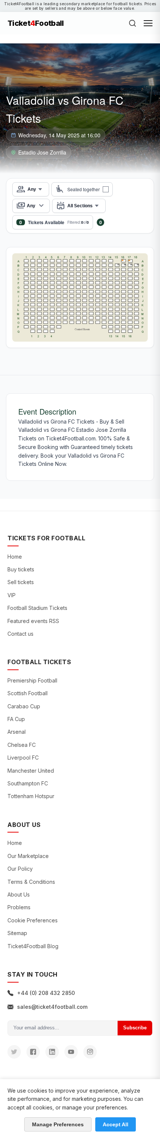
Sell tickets (20, 582)
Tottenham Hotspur (30, 796)
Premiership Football (32, 680)
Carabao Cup (23, 706)
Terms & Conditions (31, 882)
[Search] (132, 23)
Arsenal (16, 732)
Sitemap (17, 933)
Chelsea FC (21, 745)
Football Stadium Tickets (37, 608)
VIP (11, 595)
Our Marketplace (28, 856)
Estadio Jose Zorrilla (42, 152)
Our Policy (20, 868)
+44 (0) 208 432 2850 (46, 993)
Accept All (115, 1124)
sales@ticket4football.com (52, 1007)
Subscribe (135, 1027)
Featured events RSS (33, 621)
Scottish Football (27, 693)
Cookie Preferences (32, 920)
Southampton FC (27, 783)
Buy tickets (20, 569)
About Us (18, 894)
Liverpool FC (23, 757)
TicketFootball (35, 23)
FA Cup (16, 719)
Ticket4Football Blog (32, 946)
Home (14, 556)
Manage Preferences (58, 1124)
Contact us (20, 633)
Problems (19, 907)
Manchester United (30, 770)
